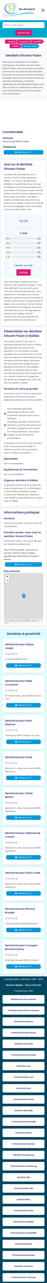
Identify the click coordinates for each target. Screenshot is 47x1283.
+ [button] (7, 576)
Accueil (11, 41)
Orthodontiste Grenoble (23, 1054)
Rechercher (23, 32)
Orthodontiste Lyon (24, 1077)
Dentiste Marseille (23, 1110)
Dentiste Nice (23, 1199)
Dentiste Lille (23, 1177)
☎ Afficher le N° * (23, 152)
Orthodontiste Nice (23, 1210)
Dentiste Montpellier (23, 1221)
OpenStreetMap (21, 621)
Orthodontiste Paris (23, 1099)
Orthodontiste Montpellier (23, 1232)
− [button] (7, 580)
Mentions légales (14, 985)
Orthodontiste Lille (23, 1188)
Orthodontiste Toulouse (23, 1277)
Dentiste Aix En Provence (23, 999)
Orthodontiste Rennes (23, 1255)
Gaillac (16, 46)
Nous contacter (33, 985)
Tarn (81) (37, 41)
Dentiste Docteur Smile (18, 757)
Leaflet (6, 621)
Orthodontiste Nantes (23, 1143)
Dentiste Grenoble (23, 1043)
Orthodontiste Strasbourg (23, 1166)
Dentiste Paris (23, 1088)
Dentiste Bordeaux (23, 1021)
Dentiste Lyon (24, 1066)
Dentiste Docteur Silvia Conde (22, 873)
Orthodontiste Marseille (23, 1121)
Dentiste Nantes (23, 1132)
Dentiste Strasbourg (23, 1154)
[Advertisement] (23, 115)
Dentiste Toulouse (23, 1266)
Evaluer (23, 272)
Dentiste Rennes (23, 1243)
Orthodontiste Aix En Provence (23, 1010)
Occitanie (24, 41)
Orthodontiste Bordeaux (23, 1032)
